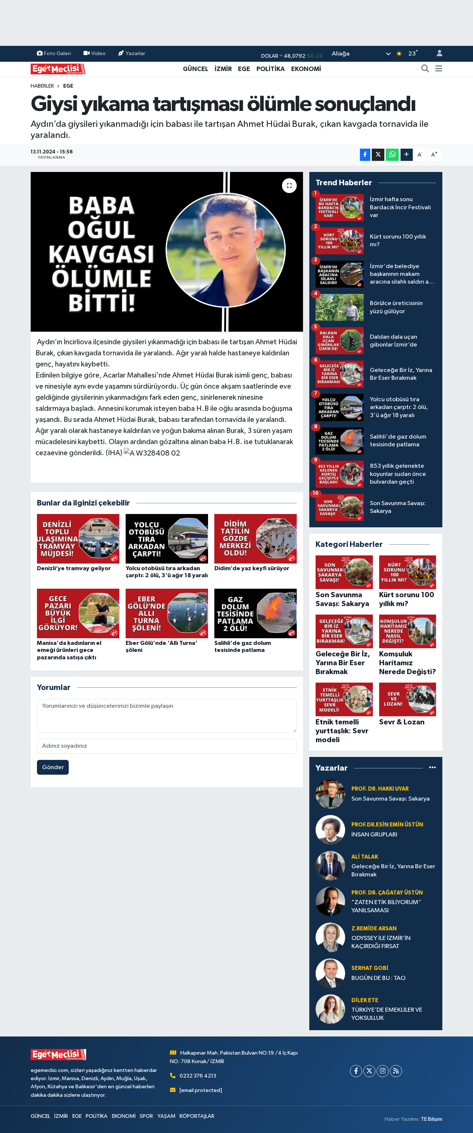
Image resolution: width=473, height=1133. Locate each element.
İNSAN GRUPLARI (374, 835)
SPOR (146, 1116)
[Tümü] (432, 768)
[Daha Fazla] (407, 155)
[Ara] (425, 69)
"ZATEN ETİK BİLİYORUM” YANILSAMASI (386, 906)
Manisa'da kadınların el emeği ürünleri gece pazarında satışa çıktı (69, 650)
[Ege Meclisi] (58, 68)
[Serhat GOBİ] (330, 973)
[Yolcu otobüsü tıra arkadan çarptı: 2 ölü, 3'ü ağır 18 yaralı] (167, 538)
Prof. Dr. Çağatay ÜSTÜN (387, 893)
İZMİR (223, 69)
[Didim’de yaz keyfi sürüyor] (255, 538)
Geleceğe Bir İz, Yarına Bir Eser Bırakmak (393, 870)
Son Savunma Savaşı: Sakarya (390, 799)
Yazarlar (135, 53)
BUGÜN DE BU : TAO (378, 978)
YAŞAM (166, 1116)
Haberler (42, 86)
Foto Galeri (57, 53)
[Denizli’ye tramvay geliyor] (78, 538)
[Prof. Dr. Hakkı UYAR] (330, 794)
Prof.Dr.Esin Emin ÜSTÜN (387, 825)
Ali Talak (364, 857)
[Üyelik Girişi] (436, 54)
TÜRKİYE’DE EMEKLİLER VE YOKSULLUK (386, 1014)
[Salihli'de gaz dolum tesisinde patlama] (255, 613)
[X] (369, 1071)
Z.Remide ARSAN (374, 928)
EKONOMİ (306, 69)
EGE (244, 69)
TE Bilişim (431, 1119)
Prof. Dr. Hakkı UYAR (380, 789)
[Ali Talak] (330, 865)
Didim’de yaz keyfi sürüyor (251, 568)
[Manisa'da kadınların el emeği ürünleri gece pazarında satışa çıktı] (78, 613)
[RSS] (396, 1071)
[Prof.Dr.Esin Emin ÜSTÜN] (330, 829)
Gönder (53, 767)
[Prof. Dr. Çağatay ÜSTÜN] (330, 901)
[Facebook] (356, 1071)
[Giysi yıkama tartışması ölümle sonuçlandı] (167, 252)
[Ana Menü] (438, 69)
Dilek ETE (364, 1000)
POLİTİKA (270, 69)
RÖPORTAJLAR (197, 1116)
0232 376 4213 (198, 1076)
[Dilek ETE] (330, 1009)
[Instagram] (383, 1071)
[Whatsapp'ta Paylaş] (392, 155)
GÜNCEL (195, 69)
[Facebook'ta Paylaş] (365, 155)
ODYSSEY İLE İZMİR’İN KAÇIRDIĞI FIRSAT (381, 942)
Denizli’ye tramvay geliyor (74, 568)
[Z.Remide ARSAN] (330, 937)
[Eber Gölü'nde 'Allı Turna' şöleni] (167, 613)
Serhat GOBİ (369, 968)
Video (98, 53)
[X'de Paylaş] (378, 155)
